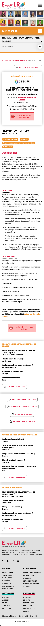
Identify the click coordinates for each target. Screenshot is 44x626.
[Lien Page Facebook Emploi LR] (13, 561)
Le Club (26, 600)
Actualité (8, 593)
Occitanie (6, 608)
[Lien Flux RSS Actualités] (3, 561)
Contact (27, 611)
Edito (4, 603)
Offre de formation (32, 572)
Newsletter (28, 606)
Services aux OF (30, 581)
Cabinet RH (7, 583)
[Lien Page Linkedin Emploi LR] (8, 561)
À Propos (27, 597)
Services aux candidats (8, 576)
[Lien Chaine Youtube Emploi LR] (18, 561)
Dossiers (27, 578)
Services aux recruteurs (8, 587)
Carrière (6, 580)
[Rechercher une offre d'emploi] (40, 46)
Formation (29, 568)
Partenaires (28, 603)
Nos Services (29, 608)
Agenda (5, 600)
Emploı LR (29, 593)
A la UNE (27, 587)
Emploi (8, 61)
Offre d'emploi (8, 572)
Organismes (28, 575)
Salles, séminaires (31, 584)
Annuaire (6, 606)
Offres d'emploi (20, 61)
